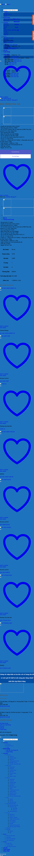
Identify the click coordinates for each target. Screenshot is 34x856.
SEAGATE (5, 33)
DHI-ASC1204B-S (5, 572)
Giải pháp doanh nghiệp (14, 826)
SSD (10, 832)
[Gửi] (3, 741)
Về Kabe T (6, 13)
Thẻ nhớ (11, 831)
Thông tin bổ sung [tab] (8, 219)
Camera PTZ (12, 783)
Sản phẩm (5, 22)
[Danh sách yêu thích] (0, 433)
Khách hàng (6, 17)
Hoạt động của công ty (9, 48)
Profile (5, 16)
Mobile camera (12, 794)
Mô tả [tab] (5, 218)
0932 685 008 (13, 45)
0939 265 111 (18, 59)
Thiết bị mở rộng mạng (14, 819)
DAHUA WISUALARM (8, 30)
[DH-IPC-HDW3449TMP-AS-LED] (7, 123)
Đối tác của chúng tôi (9, 19)
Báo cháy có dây (12, 806)
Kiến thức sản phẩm (8, 38)
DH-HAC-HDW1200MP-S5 (7, 333)
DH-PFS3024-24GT (5, 668)
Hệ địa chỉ (15, 809)
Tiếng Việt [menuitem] (6, 56)
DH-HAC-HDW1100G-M (6, 477)
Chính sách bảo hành (8, 41)
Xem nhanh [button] (3, 327)
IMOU (4, 28)
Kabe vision (6, 25)
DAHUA (5, 27)
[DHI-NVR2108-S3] (7, 115)
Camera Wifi (12, 767)
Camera (11, 799)
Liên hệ (5, 50)
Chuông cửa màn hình (14, 761)
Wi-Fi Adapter (12, 822)
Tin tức (5, 44)
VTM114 (2, 429)
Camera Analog (12, 758)
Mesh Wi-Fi (11, 814)
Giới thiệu (5, 11)
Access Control (12, 776)
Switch (10, 774)
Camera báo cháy (13, 811)
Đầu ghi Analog (12, 773)
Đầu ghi (11, 800)
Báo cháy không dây (13, 805)
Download (5, 39)
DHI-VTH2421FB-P (5, 620)
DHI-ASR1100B (4, 381)
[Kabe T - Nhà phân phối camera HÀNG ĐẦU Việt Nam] (5, 4)
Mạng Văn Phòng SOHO (14, 825)
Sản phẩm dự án (13, 762)
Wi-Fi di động (12, 820)
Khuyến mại (6, 45)
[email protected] (5, 706)
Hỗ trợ (4, 36)
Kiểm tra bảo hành (8, 42)
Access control (12, 791)
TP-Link (5, 31)
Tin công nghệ (7, 47)
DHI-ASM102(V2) (5, 524)
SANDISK (5, 34)
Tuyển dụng (6, 52)
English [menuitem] (5, 58)
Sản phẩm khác (12, 802)
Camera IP (11, 756)
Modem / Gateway (13, 817)
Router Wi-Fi (12, 816)
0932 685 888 (14, 58)
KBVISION (5, 24)
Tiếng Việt (6, 54)
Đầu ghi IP (15, 100)
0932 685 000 (18, 61)
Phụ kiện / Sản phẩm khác (15, 764)
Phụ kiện (11, 823)
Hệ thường (15, 808)
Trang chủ (2, 100)
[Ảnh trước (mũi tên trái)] (0, 855)
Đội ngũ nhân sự (7, 14)
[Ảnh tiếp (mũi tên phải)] (2, 855)
